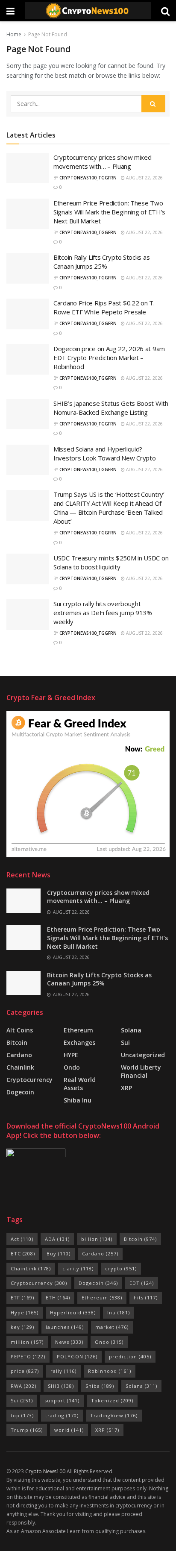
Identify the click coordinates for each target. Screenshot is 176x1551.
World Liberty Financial (141, 1071)
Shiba (99, 1386)
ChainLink (31, 1268)
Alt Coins (19, 1030)
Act (22, 1239)
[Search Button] (153, 103)
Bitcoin (16, 1042)
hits (146, 1297)
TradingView (114, 1415)
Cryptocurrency (29, 1080)
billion (96, 1239)
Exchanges (79, 1042)
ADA (57, 1239)
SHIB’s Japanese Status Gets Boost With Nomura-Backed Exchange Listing (110, 407)
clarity (78, 1268)
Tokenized (112, 1400)
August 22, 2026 (144, 178)
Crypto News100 (45, 1471)
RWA (23, 1386)
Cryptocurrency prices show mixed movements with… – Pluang (102, 161)
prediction (130, 1356)
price (25, 1371)
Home (13, 34)
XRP (126, 1088)
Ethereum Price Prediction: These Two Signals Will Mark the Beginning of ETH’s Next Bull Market (109, 212)
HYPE (71, 1055)
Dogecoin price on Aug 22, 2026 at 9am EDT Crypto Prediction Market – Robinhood (109, 357)
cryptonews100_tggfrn (88, 178)
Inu (118, 1312)
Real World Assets (80, 1084)
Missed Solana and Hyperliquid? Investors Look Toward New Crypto (104, 453)
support (61, 1400)
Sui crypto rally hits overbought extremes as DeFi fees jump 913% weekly (102, 612)
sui (125, 1042)
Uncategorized (143, 1055)
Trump (27, 1430)
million (27, 1342)
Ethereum (78, 1030)
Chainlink (20, 1067)
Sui (22, 1400)
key (22, 1327)
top (22, 1415)
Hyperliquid (73, 1312)
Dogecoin (20, 1092)
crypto (121, 1268)
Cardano (19, 1055)
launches (65, 1327)
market (112, 1327)
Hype (24, 1312)
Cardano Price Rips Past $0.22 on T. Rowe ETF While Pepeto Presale (104, 307)
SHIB (61, 1386)
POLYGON (77, 1356)
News (69, 1342)
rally (63, 1371)
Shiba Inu (77, 1100)
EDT (141, 1283)
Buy (58, 1253)
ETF (22, 1297)
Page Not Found (47, 34)
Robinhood (109, 1371)
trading (62, 1415)
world (69, 1430)
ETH (58, 1297)
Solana (131, 1030)
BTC (23, 1253)
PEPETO (28, 1356)
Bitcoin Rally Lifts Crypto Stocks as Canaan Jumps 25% (101, 261)
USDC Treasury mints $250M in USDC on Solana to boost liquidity (110, 562)
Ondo (72, 1067)
